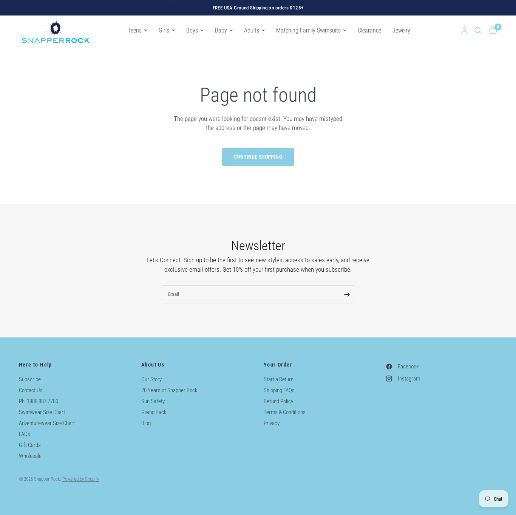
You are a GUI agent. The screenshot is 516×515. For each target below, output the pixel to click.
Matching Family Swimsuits (308, 30)
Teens (135, 30)
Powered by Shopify (80, 479)
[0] (491, 30)
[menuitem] (137, 30)
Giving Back (154, 412)
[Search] (478, 30)
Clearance (369, 30)
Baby (221, 30)
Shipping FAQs (279, 390)
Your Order (278, 364)
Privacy (272, 423)
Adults (251, 30)
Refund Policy (278, 401)
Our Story (151, 379)
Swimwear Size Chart (42, 412)
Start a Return (279, 379)
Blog (146, 423)
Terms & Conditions (285, 412)
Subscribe (30, 379)
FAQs (24, 434)
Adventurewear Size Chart (47, 423)
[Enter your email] (346, 294)
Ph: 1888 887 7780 (38, 401)
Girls (164, 30)
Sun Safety (153, 401)
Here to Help (35, 364)
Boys (192, 30)
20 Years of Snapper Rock (169, 390)
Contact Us (31, 390)
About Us (152, 364)
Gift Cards (30, 445)
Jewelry (401, 30)
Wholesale (30, 456)
